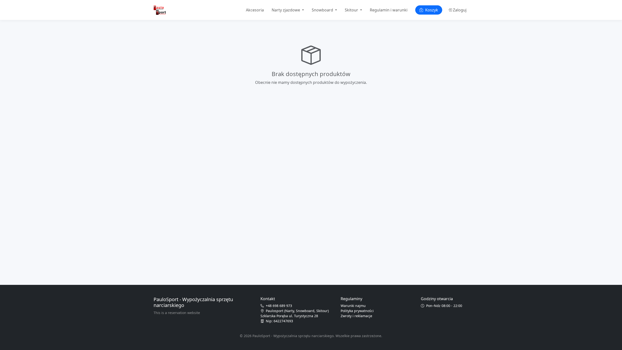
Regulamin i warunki (388, 10)
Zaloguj (459, 10)
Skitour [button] (352, 10)
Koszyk (431, 10)
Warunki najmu (353, 305)
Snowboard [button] (323, 10)
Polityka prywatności (357, 310)
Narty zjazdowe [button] (286, 10)
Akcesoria (255, 10)
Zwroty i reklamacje (356, 316)
